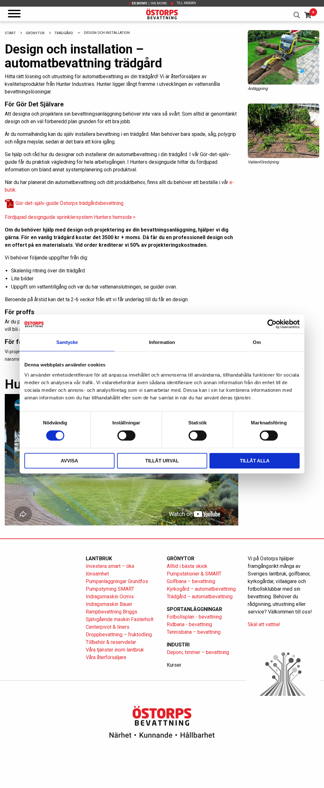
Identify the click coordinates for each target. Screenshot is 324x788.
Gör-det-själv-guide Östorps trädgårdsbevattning (68, 203)
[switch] (126, 435)
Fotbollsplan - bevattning (194, 617)
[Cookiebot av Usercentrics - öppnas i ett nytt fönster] (272, 324)
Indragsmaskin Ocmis (110, 597)
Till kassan (186, 3)
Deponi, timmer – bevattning (198, 652)
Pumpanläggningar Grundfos (117, 581)
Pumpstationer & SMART (194, 574)
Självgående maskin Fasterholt (119, 619)
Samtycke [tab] (67, 342)
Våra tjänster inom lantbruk (115, 650)
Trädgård (63, 33)
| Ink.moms (149, 3)
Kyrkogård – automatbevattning (201, 589)
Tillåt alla (255, 460)
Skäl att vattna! (264, 624)
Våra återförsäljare (106, 657)
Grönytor (35, 33)
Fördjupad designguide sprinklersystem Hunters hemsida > (70, 217)
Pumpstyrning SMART (110, 589)
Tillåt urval (162, 460)
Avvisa (69, 460)
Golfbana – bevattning (191, 581)
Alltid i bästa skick (187, 566)
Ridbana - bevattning (189, 624)
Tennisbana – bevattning (194, 632)
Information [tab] (162, 342)
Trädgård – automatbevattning (200, 597)
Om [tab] (257, 342)
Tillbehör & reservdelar (111, 642)
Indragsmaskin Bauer (109, 604)
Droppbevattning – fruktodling (119, 635)
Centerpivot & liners (107, 627)
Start (10, 33)
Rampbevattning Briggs (112, 612)
